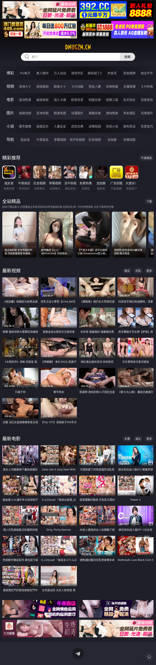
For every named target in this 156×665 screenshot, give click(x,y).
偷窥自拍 (25, 113)
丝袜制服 (112, 86)
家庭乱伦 (42, 126)
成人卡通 (60, 100)
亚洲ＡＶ (25, 86)
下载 (149, 201)
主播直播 (129, 86)
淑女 (138, 438)
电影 (10, 99)
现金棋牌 (129, 73)
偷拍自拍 (42, 100)
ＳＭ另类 (147, 86)
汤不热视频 (77, 140)
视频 (10, 86)
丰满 (127, 438)
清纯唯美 (112, 113)
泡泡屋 (112, 140)
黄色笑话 (129, 126)
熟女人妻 (95, 86)
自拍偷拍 (42, 86)
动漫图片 (77, 113)
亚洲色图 (42, 113)
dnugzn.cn (78, 47)
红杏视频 (95, 140)
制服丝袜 (95, 100)
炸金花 (112, 73)
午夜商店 (42, 140)
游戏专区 (77, 73)
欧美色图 (60, 113)
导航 (10, 139)
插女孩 (25, 140)
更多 (149, 270)
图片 (10, 113)
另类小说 (112, 126)
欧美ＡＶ (60, 86)
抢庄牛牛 (147, 73)
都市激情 (25, 126)
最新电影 (11, 438)
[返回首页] (149, 656)
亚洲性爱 (25, 100)
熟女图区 (129, 113)
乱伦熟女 (129, 100)
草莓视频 (60, 140)
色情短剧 (129, 140)
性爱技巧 (147, 126)
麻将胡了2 (95, 73)
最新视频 (11, 270)
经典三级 (112, 100)
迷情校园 (95, 126)
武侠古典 (77, 126)
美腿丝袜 (95, 113)
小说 (10, 126)
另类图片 (147, 113)
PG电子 (25, 73)
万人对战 (60, 73)
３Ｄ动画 (77, 86)
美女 (127, 270)
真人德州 (42, 73)
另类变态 (147, 100)
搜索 (127, 57)
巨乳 (138, 270)
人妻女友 (60, 126)
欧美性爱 (77, 100)
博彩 (10, 73)
